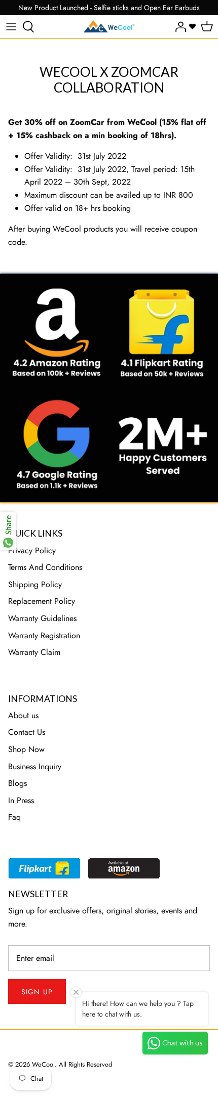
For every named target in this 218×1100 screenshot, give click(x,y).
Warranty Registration (44, 635)
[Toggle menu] (11, 27)
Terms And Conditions (45, 567)
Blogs (17, 783)
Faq (14, 817)
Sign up (37, 992)
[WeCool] (109, 26)
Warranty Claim (34, 652)
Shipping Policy (35, 584)
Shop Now (26, 749)
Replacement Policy (41, 601)
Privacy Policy (32, 550)
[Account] (178, 27)
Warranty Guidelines (42, 618)
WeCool (43, 1064)
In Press (21, 800)
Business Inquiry (34, 766)
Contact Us (26, 732)
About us (23, 715)
